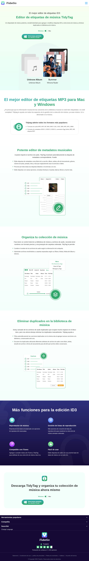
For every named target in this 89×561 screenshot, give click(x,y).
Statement (15, 555)
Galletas (62, 555)
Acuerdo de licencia (71, 555)
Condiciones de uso (25, 555)
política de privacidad (38, 555)
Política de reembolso (52, 555)
